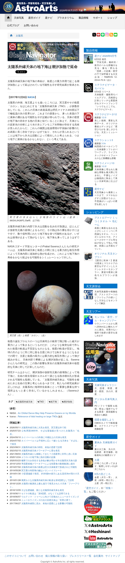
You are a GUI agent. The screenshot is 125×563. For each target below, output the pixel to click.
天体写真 (19, 17)
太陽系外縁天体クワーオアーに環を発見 (40, 450)
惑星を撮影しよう (104, 419)
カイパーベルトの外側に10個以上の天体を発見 (43, 437)
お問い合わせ (31, 25)
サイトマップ (112, 556)
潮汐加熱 (68, 401)
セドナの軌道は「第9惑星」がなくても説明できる (45, 493)
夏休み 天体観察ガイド (106, 444)
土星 (97, 460)
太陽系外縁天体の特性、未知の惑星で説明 (41, 447)
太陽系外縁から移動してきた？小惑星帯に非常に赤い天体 (49, 453)
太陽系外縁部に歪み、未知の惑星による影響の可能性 (47, 503)
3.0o (104, 143)
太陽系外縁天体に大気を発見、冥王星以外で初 (43, 427)
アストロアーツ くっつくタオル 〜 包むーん (106, 221)
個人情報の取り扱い (56, 556)
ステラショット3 (104, 140)
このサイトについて (15, 556)
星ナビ (48, 17)
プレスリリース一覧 (80, 556)
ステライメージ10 (104, 163)
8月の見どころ (103, 474)
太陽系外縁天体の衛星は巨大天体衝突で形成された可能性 (49, 466)
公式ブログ (13, 25)
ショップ (112, 17)
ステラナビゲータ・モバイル (106, 86)
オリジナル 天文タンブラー (106, 255)
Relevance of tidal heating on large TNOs (38, 416)
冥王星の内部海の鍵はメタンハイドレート (41, 470)
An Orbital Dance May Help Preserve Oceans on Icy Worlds (47, 413)
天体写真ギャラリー (105, 385)
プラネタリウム (65, 17)
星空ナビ (99, 189)
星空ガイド (34, 17)
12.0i (104, 117)
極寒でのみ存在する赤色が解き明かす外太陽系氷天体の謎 (49, 460)
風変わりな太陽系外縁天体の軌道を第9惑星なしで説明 (47, 480)
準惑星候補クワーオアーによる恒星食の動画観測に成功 (48, 463)
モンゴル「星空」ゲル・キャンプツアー (106, 318)
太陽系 (19, 35)
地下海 (53, 401)
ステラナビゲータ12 (106, 114)
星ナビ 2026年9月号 (106, 56)
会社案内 (98, 556)
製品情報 (83, 17)
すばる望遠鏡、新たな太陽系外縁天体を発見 (42, 490)
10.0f (104, 166)
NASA (31, 97)
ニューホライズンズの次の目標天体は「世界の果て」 (47, 499)
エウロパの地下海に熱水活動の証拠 (38, 457)
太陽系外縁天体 (25, 401)
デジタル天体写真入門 (106, 400)
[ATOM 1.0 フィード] (111, 34)
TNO (41, 401)
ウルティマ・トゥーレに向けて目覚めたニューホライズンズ (50, 496)
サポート (98, 17)
